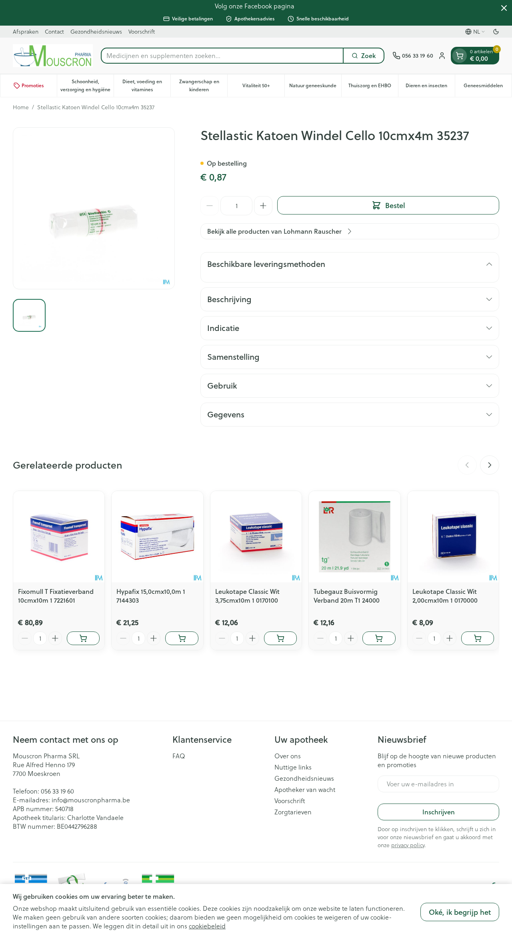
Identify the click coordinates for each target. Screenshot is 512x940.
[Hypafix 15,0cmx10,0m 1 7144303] (157, 536)
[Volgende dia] (489, 465)
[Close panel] (504, 8)
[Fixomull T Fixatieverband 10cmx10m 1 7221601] (58, 536)
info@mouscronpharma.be (91, 799)
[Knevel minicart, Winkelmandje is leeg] (459, 55)
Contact (54, 31)
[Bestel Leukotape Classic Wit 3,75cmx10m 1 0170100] (280, 638)
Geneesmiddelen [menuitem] (488, 87)
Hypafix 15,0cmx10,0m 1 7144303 (150, 596)
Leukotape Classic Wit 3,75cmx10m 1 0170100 (247, 596)
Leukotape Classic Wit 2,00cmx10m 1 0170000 (445, 596)
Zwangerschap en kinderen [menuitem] (203, 85)
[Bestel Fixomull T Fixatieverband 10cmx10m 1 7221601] (83, 638)
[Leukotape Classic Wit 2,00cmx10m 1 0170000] (453, 536)
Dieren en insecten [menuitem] (430, 87)
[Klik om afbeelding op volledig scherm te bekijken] (93, 208)
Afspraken (25, 31)
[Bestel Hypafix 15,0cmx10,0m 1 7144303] (181, 638)
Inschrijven (438, 811)
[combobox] (222, 56)
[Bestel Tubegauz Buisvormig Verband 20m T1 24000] (378, 638)
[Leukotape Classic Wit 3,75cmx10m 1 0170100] (256, 536)
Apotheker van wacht (304, 789)
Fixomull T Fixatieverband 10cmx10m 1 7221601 (56, 596)
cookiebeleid (207, 925)
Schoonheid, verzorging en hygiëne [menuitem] (87, 85)
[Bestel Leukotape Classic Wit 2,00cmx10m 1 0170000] (477, 638)
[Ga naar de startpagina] (53, 55)
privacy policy (407, 845)
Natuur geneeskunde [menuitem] (315, 87)
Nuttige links (293, 767)
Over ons (287, 756)
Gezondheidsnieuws (96, 31)
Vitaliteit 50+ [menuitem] (263, 87)
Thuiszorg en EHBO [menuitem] (373, 87)
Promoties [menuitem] (33, 85)
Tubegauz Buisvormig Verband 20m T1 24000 (347, 596)
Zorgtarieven (293, 812)
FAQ (178, 756)
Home (21, 107)
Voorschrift (141, 31)
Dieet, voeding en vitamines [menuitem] (146, 85)
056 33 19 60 (57, 791)
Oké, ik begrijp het (460, 912)
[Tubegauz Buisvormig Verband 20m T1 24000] (354, 536)
